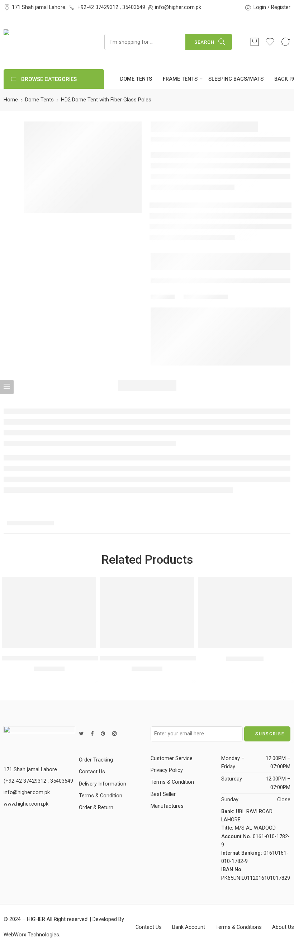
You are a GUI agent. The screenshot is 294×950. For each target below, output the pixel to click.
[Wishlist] (49, 640)
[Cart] (255, 42)
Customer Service (172, 758)
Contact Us (92, 772)
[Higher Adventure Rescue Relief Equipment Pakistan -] (45, 41)
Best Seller (163, 794)
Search (204, 42)
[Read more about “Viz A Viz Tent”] (231, 641)
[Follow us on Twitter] (81, 734)
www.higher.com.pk (26, 804)
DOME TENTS (136, 79)
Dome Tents (39, 100)
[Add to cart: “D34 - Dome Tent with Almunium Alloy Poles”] (35, 640)
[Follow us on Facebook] (92, 734)
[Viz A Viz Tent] (245, 612)
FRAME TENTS (180, 79)
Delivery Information (102, 784)
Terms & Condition (100, 796)
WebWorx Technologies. (32, 935)
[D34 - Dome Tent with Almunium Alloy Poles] (49, 612)
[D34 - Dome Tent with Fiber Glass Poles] (147, 612)
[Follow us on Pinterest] (103, 734)
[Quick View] (63, 640)
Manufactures (167, 806)
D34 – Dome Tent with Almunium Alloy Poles (61, 658)
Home (11, 100)
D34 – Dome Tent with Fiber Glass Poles (152, 658)
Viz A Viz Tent (245, 658)
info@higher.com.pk (178, 7)
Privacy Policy (167, 770)
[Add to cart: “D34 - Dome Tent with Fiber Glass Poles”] (133, 640)
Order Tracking (96, 760)
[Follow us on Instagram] (114, 734)
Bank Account (188, 927)
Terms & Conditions (238, 927)
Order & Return (96, 808)
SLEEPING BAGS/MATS (236, 79)
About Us (283, 927)
